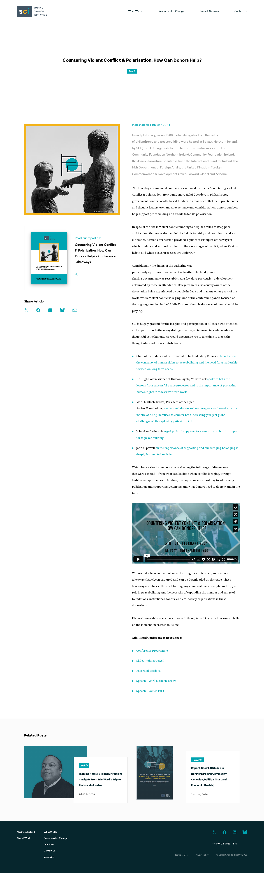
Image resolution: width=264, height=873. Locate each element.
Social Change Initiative (32, 11)
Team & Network (209, 11)
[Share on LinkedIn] (50, 310)
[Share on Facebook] (38, 310)
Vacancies (49, 857)
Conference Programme (152, 651)
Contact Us (240, 11)
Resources (171, 11)
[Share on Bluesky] (62, 310)
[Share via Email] (75, 311)
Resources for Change (55, 838)
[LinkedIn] (234, 832)
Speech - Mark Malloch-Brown (156, 681)
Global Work (23, 838)
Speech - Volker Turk (150, 691)
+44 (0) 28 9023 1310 (224, 843)
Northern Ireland (26, 831)
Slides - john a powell (150, 661)
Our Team (49, 844)
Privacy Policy (202, 855)
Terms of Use (181, 855)
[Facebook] (224, 832)
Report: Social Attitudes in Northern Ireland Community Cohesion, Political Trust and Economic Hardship (209, 777)
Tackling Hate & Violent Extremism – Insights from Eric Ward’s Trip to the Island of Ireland (100, 780)
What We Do (135, 11)
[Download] (77, 275)
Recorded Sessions (148, 671)
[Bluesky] (244, 832)
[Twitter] (214, 832)
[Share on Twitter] (26, 310)
